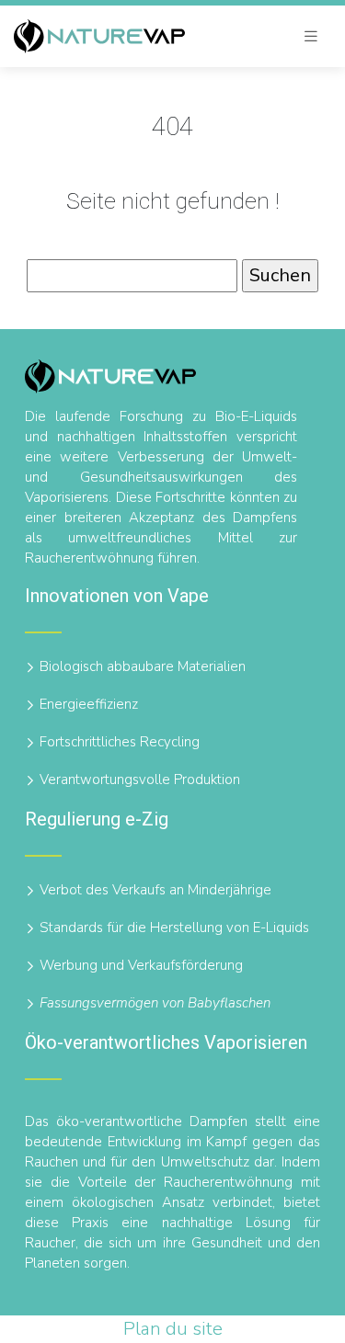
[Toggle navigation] (311, 37)
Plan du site (173, 1328)
